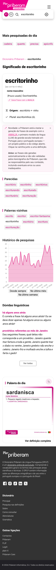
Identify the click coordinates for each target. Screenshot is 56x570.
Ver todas (28, 363)
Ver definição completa (38, 440)
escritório (11, 184)
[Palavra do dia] (48, 381)
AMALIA (12, 134)
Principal (6, 501)
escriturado (30, 190)
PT (6, 14)
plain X (5, 551)
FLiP (4, 543)
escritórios (41, 184)
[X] (25, 484)
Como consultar (9, 512)
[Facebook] (4, 484)
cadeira (8, 43)
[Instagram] (10, 484)
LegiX (4, 547)
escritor (22, 216)
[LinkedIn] (20, 484)
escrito (9, 216)
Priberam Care (8, 554)
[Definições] (46, 14)
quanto (21, 43)
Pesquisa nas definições (13, 505)
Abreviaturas (8, 516)
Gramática (7, 520)
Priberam (6, 539)
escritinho (25, 184)
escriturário (12, 195)
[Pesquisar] (17, 14)
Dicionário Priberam (13, 59)
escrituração (29, 195)
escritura (43, 221)
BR (11, 14)
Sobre (5, 508)
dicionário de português (20, 465)
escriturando (12, 190)
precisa (34, 43)
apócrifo (48, 43)
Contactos (7, 536)
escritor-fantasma (40, 216)
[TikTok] (15, 484)
